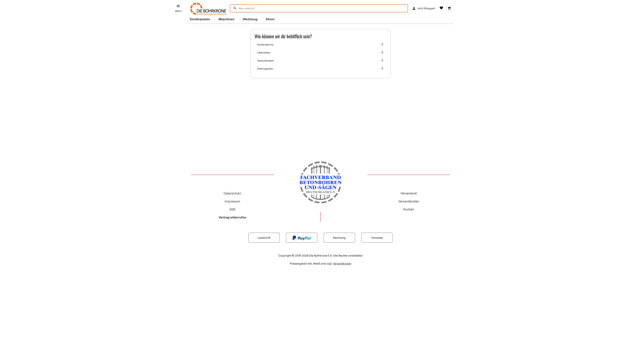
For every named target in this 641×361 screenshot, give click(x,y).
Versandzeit (408, 193)
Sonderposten (200, 19)
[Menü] (178, 6)
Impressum (232, 201)
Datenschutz (232, 193)
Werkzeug (250, 19)
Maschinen (226, 19)
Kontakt (408, 209)
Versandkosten (408, 201)
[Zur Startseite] (207, 15)
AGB (232, 209)
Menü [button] (178, 11)
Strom (270, 19)
